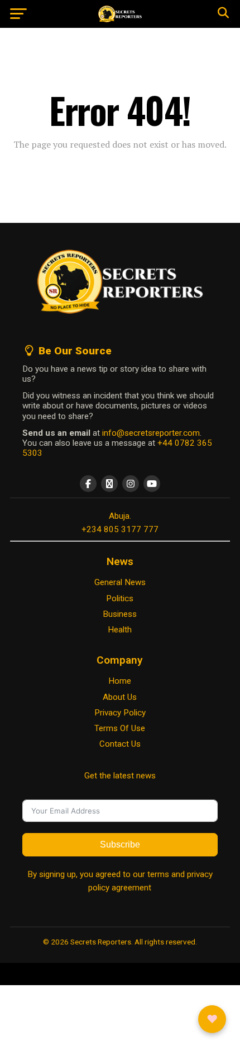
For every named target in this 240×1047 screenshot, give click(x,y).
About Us (120, 697)
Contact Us (120, 744)
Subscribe (120, 844)
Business (120, 614)
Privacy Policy (120, 713)
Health (120, 630)
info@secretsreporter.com (151, 433)
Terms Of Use (119, 728)
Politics (119, 598)
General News (120, 582)
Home (119, 681)
